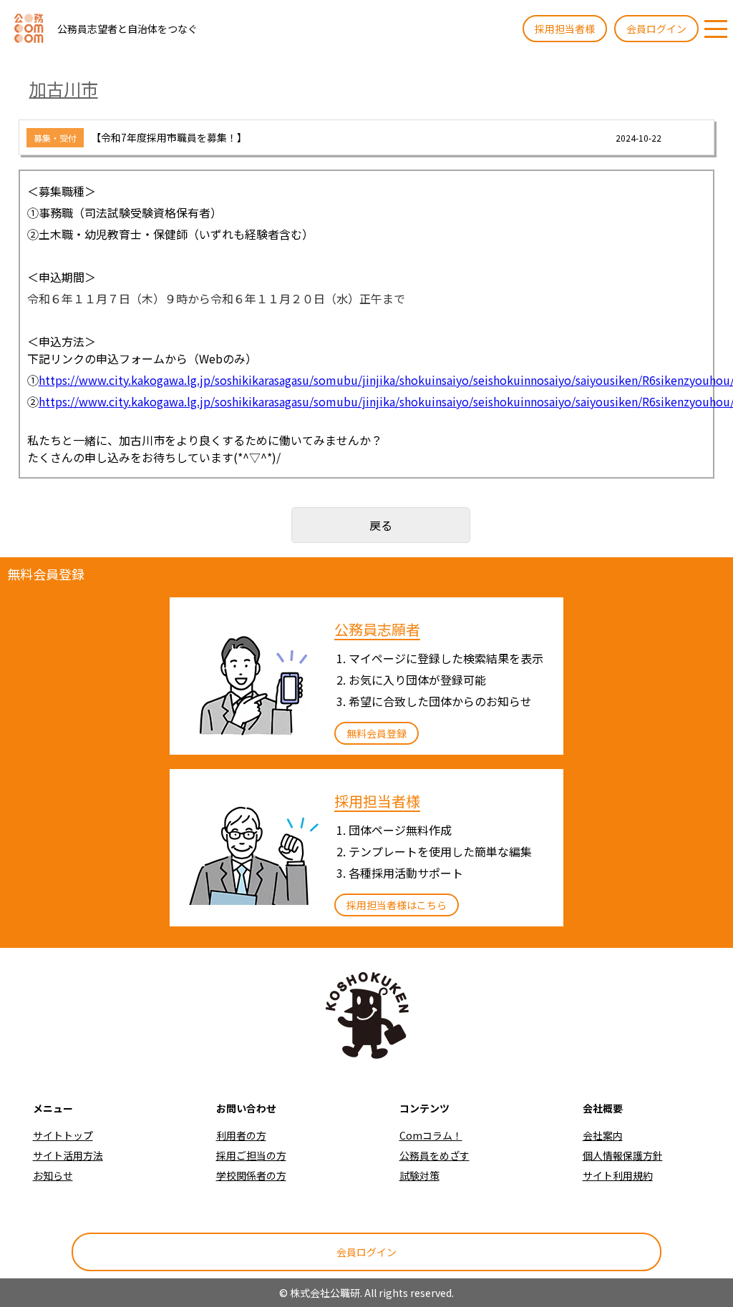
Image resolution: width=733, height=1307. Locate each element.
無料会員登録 (376, 733)
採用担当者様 (565, 28)
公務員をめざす (434, 1155)
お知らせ (53, 1175)
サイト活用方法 (68, 1155)
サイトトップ (63, 1135)
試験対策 (419, 1175)
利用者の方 (241, 1135)
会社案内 (603, 1135)
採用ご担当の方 (251, 1155)
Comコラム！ (430, 1135)
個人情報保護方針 (623, 1155)
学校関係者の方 (251, 1175)
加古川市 (63, 88)
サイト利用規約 (618, 1175)
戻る (380, 525)
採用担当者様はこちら (396, 905)
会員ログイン (656, 28)
